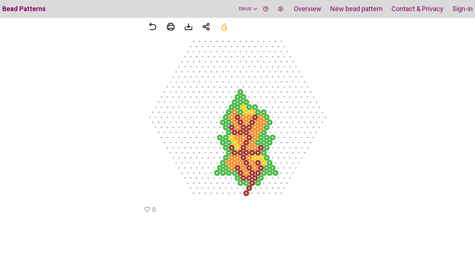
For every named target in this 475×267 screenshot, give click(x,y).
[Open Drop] (280, 8)
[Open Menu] (171, 27)
